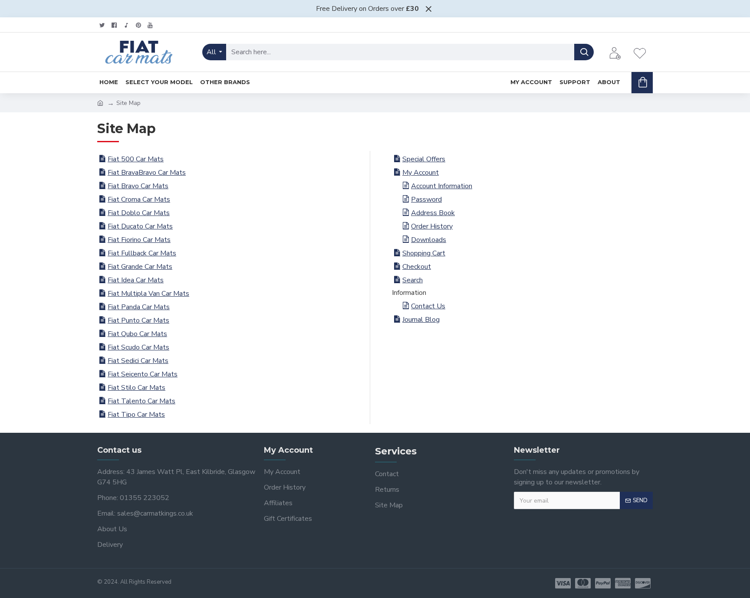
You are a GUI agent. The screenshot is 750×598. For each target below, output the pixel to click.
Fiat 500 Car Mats (136, 159)
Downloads (428, 240)
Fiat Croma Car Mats (139, 199)
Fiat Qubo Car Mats (137, 334)
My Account (420, 172)
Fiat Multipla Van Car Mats (148, 293)
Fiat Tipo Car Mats (136, 414)
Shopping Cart (423, 253)
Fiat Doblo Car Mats (139, 213)
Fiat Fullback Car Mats (142, 253)
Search (412, 280)
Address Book (433, 213)
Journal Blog (421, 319)
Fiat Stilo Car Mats (136, 387)
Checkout (416, 266)
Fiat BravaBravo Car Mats (147, 172)
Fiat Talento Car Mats (141, 401)
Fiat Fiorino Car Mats (139, 240)
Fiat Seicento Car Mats (143, 374)
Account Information (441, 186)
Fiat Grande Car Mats (140, 266)
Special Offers (423, 159)
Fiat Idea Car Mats (136, 280)
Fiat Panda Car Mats (139, 307)
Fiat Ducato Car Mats (140, 226)
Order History (432, 226)
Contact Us (428, 306)
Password (426, 199)
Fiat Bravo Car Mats (138, 186)
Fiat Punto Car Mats (138, 320)
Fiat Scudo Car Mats (138, 347)
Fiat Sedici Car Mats (138, 361)
